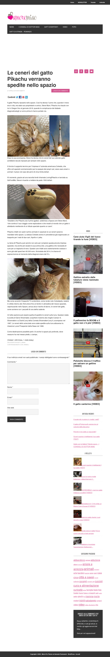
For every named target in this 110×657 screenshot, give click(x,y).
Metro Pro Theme (47, 654)
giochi (80, 596)
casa (99, 572)
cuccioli (99, 581)
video (75, 604)
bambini (81, 573)
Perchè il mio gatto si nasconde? (84, 432)
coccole (96, 578)
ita (84, 596)
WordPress (71, 654)
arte (75, 572)
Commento (12, 362)
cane (91, 573)
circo (75, 577)
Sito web (10, 407)
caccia (87, 573)
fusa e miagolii (89, 593)
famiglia (89, 589)
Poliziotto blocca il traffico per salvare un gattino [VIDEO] (86, 363)
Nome (10, 387)
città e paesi (86, 577)
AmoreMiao (21, 16)
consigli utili (90, 582)
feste (96, 589)
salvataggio (90, 600)
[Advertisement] (55, 50)
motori (76, 600)
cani (95, 573)
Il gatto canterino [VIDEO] (86, 403)
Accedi (78, 654)
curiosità (78, 589)
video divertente (90, 605)
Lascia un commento (60, 91)
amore (80, 565)
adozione (95, 559)
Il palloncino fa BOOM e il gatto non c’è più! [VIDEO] (86, 321)
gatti (19, 342)
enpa (84, 590)
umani (23, 342)
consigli (83, 581)
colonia (76, 581)
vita (96, 604)
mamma (89, 596)
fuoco (81, 593)
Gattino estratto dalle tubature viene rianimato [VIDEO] (86, 280)
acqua (88, 560)
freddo (75, 593)
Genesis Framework (60, 654)
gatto (75, 596)
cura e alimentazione (86, 585)
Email (10, 397)
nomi (82, 600)
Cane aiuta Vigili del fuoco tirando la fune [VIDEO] (86, 238)
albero (75, 564)
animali (26, 344)
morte (97, 596)
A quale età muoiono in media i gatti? (86, 419)
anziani (96, 569)
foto (99, 589)
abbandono (79, 559)
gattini (100, 593)
